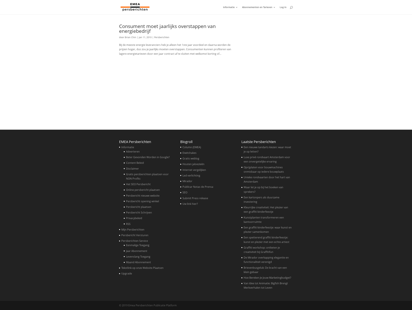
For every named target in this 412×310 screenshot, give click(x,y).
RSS (128, 224)
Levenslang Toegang (138, 256)
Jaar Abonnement (136, 251)
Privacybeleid (134, 218)
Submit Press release (195, 198)
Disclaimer (132, 168)
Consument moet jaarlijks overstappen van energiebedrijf (167, 28)
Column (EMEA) (192, 147)
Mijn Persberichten (132, 229)
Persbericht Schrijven (139, 212)
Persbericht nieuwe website (142, 195)
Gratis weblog (191, 158)
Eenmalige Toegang (137, 245)
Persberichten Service (134, 241)
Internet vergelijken (194, 170)
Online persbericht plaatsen (143, 190)
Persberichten (161, 37)
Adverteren (133, 151)
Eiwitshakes (190, 153)
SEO (185, 192)
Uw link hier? (190, 204)
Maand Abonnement (138, 262)
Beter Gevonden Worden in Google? (148, 157)
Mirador (187, 181)
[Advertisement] (268, 72)
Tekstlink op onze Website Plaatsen (142, 268)
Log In (283, 7)
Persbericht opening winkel (142, 201)
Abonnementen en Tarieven (257, 7)
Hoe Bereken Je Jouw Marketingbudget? (267, 277)
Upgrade (126, 273)
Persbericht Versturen (134, 235)
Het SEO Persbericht (138, 184)
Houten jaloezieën (193, 164)
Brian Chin (130, 37)
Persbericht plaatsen (138, 207)
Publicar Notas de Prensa (198, 187)
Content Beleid (135, 163)
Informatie (229, 7)
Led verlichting (191, 175)
